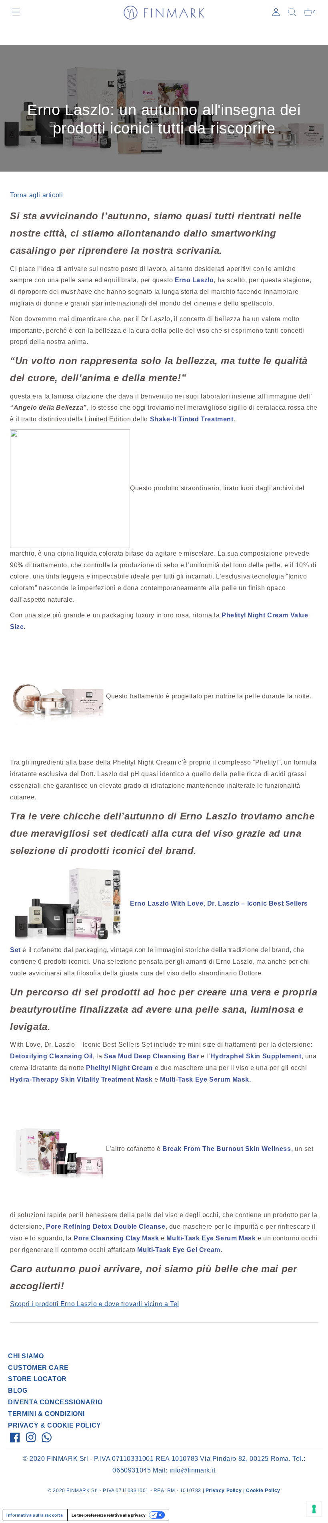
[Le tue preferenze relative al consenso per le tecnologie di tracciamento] (314, 1509)
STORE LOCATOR (37, 1378)
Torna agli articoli (36, 195)
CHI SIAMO (26, 1356)
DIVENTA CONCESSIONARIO (55, 1402)
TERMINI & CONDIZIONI (46, 1413)
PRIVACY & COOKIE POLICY (54, 1425)
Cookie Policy (263, 1490)
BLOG (17, 1390)
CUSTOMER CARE (38, 1367)
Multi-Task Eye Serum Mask (204, 1079)
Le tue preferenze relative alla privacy (109, 1515)
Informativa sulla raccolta (34, 1515)
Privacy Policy (224, 1490)
